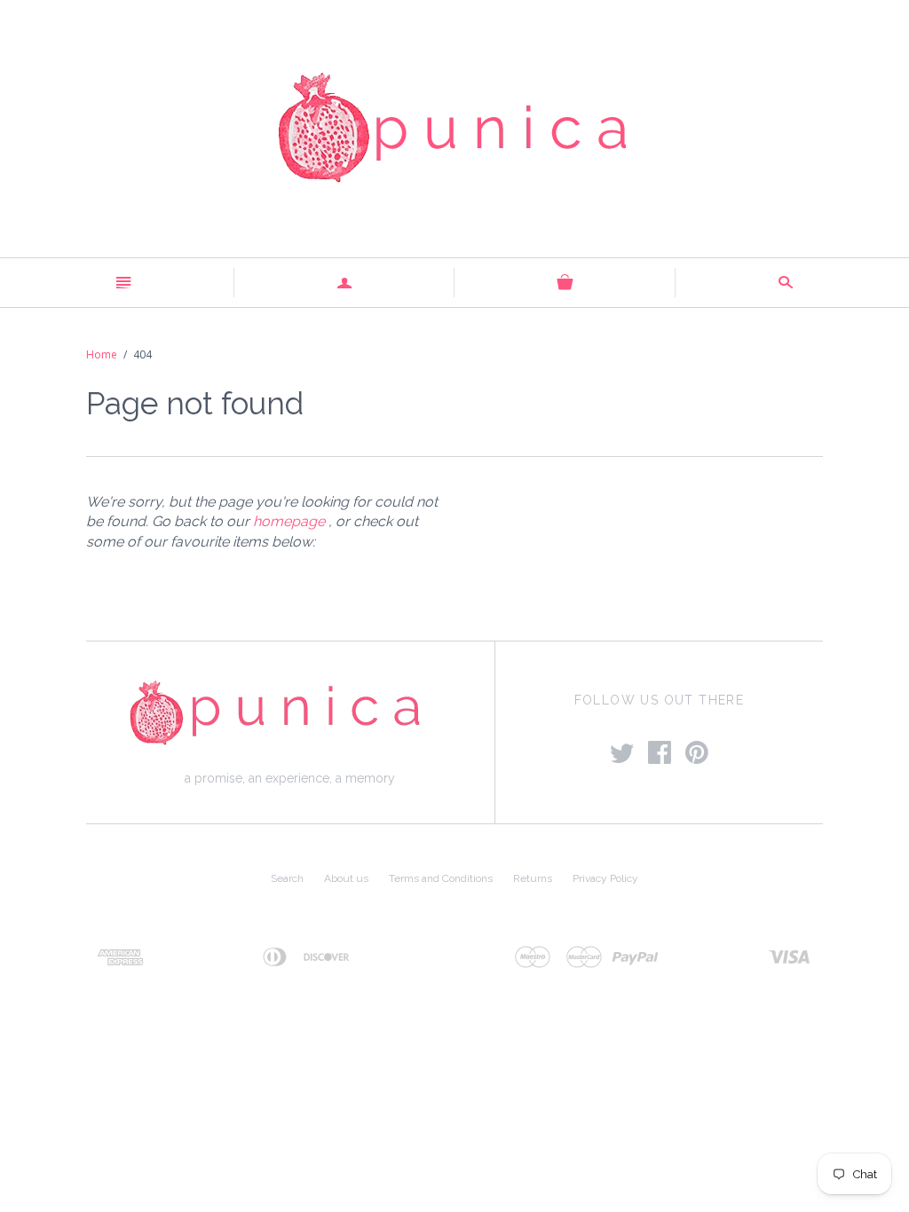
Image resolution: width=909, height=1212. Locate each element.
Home (101, 354)
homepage (289, 521)
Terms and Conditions (441, 878)
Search (287, 878)
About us (346, 878)
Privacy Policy (605, 878)
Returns (532, 878)
